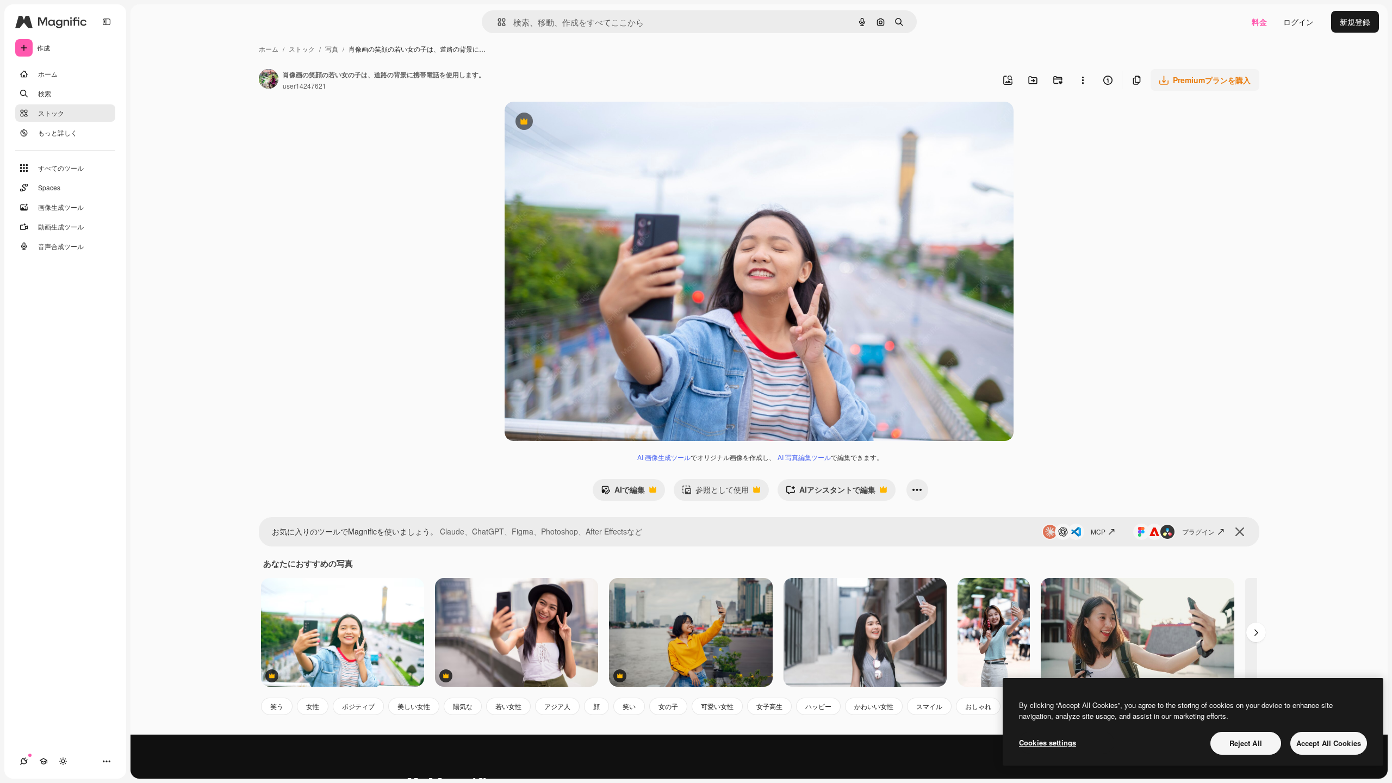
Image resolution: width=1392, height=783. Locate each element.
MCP (1098, 531)
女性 (312, 706)
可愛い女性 (717, 706)
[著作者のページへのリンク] (268, 80)
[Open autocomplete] (497, 22)
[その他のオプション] (1082, 80)
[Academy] (43, 761)
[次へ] (1256, 632)
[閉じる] (1239, 531)
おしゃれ (978, 706)
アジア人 (557, 706)
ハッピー (818, 706)
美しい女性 (413, 706)
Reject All (1245, 743)
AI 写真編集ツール (804, 457)
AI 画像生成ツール (664, 457)
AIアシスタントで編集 (830, 492)
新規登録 (1355, 21)
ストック (302, 48)
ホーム (268, 48)
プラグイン (1198, 531)
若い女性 (508, 706)
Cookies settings (1047, 742)
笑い (629, 706)
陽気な (463, 706)
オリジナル (579, 122)
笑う (276, 706)
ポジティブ (358, 706)
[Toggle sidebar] (106, 21)
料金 (1259, 21)
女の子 (668, 706)
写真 (331, 48)
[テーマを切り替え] (63, 761)
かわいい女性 (873, 706)
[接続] (24, 761)
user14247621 (304, 85)
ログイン (1298, 21)
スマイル (929, 706)
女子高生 (769, 706)
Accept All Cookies (1328, 743)
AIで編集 (623, 492)
